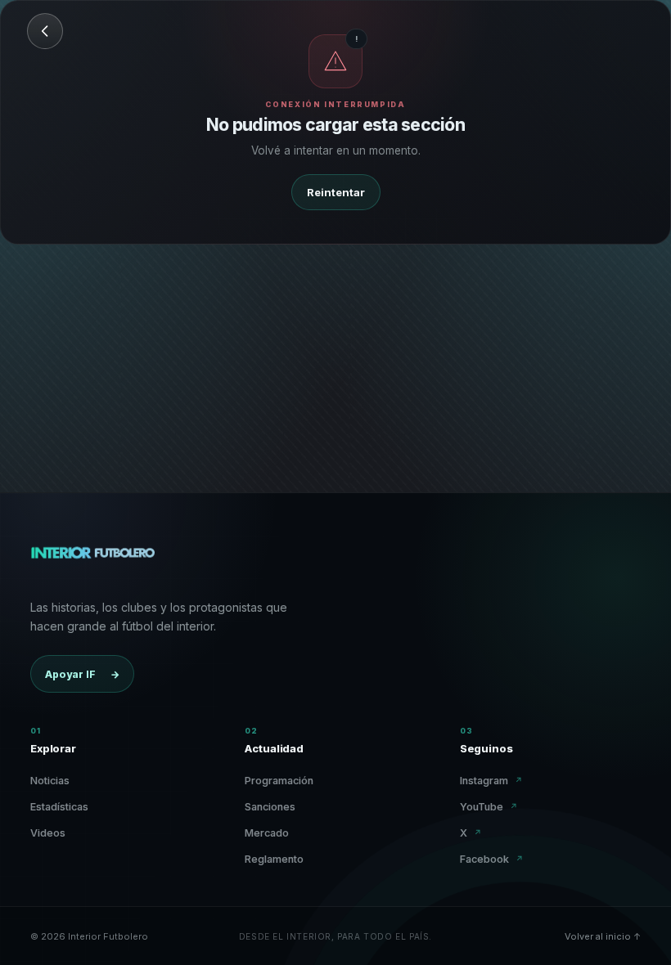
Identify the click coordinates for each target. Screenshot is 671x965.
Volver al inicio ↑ (603, 936)
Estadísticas (59, 807)
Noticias (50, 780)
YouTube (489, 807)
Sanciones (270, 807)
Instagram (491, 780)
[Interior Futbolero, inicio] (92, 560)
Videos (47, 833)
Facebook (492, 859)
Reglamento (274, 859)
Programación (279, 780)
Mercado (267, 833)
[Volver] (45, 31)
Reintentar (336, 192)
